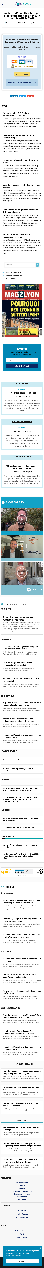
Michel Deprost (26, 396)
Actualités (21, 428)
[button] (22, 519)
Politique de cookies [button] (13, 1256)
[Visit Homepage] (23, 3)
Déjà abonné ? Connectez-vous (22, 82)
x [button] (40, 1248)
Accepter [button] (22, 1261)
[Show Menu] (2, 4)
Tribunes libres (22, 456)
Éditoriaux (22, 383)
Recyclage (21, 390)
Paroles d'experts (22, 421)
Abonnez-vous (22, 74)
